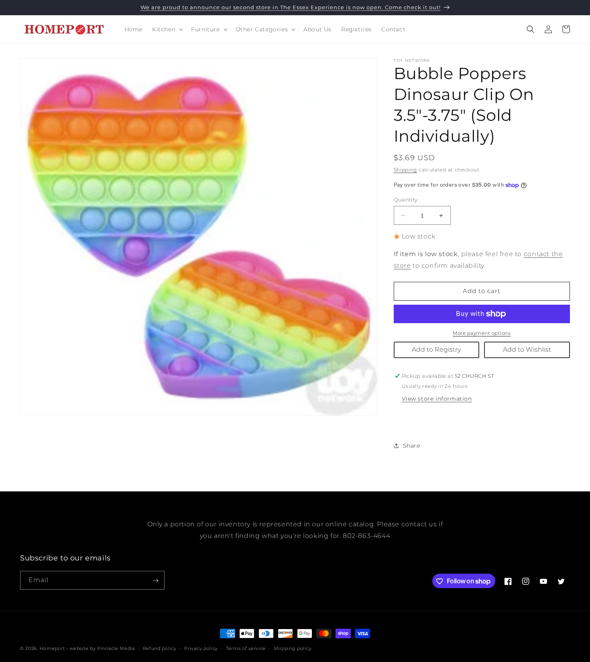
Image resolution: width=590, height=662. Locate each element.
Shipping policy (293, 648)
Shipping (405, 170)
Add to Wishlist (527, 349)
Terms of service (246, 648)
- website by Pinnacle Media (100, 648)
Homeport (52, 648)
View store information (437, 398)
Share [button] (411, 445)
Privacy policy (201, 648)
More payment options (482, 333)
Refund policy (160, 648)
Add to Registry (436, 349)
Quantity (406, 199)
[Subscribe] (155, 580)
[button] (166, 29)
